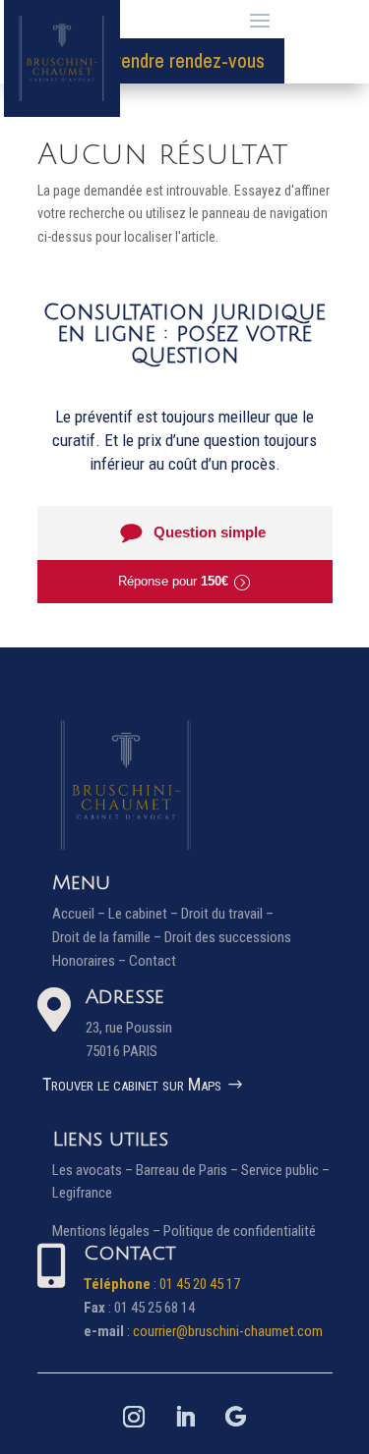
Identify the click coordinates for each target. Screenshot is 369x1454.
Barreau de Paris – (188, 1170)
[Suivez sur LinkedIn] (185, 1416)
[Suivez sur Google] (236, 1416)
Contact (152, 961)
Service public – (285, 1170)
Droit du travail (222, 914)
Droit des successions (227, 937)
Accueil (73, 914)
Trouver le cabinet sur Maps (131, 1084)
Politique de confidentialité (239, 1231)
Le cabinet (137, 914)
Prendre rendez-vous (184, 60)
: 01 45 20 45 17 (162, 1284)
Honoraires (83, 961)
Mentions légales (101, 1231)
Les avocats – (94, 1170)
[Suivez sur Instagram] (133, 1416)
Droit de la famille (101, 937)
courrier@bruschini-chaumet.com (228, 1331)
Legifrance (82, 1193)
